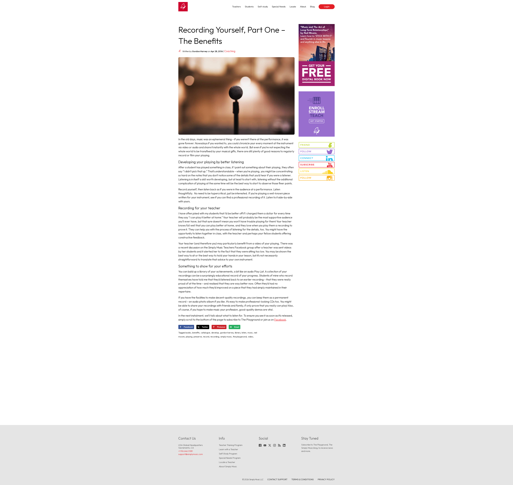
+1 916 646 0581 (185, 451)
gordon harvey (227, 332)
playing (189, 336)
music (250, 332)
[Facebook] (260, 445)
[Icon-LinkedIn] (284, 445)
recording (214, 336)
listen (244, 332)
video (250, 336)
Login (326, 6)
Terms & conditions (302, 479)
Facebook (280, 319)
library (237, 332)
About (303, 6)
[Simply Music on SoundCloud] (317, 171)
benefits (196, 332)
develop (215, 332)
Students (249, 6)
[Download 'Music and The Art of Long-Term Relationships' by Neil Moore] (317, 55)
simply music (226, 336)
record (206, 336)
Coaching (229, 51)
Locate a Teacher (227, 462)
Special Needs (279, 6)
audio (188, 332)
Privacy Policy (326, 479)
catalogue (205, 332)
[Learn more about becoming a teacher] (317, 114)
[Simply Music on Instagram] (317, 178)
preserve (198, 336)
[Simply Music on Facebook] (317, 145)
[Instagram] (274, 445)
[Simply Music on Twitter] (317, 151)
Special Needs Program (230, 458)
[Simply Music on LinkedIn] (317, 158)
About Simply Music (228, 466)
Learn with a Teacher (228, 449)
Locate (293, 6)
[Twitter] (269, 445)
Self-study (263, 6)
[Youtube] (265, 445)
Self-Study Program (228, 453)
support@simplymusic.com (190, 454)
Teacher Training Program (230, 445)
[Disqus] (236, 375)
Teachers (236, 6)
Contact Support (277, 479)
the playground (240, 336)
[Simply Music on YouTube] (317, 165)
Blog (312, 6)
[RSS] (279, 445)
